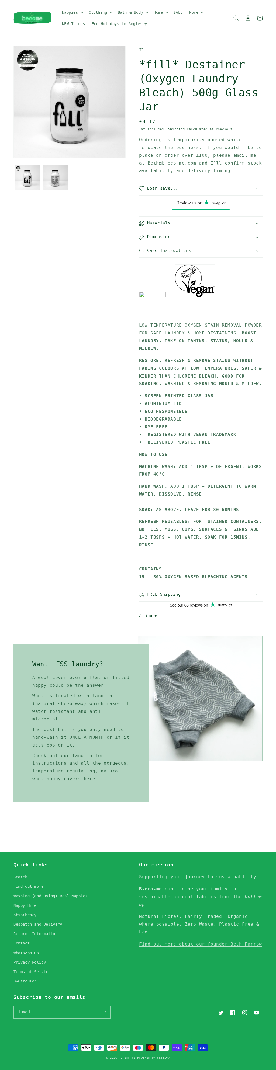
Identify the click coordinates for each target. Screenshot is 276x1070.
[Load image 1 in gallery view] (27, 177)
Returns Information (35, 934)
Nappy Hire (25, 905)
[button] (72, 12)
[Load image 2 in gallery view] (55, 177)
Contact (21, 943)
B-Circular (25, 981)
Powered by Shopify (153, 1057)
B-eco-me (128, 1057)
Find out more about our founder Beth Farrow (200, 944)
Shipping (176, 129)
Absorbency (25, 915)
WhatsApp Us (26, 953)
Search (20, 877)
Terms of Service (32, 972)
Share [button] (151, 615)
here (89, 778)
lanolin (82, 755)
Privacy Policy (29, 962)
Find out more (28, 886)
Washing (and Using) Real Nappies (50, 896)
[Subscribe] (104, 1012)
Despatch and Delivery (37, 924)
